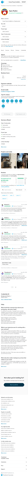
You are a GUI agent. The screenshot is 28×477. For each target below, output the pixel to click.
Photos (12, 50)
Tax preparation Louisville (6, 417)
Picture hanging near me (6, 434)
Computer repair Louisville (6, 413)
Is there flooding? (5, 39)
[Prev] (12, 287)
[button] (4, 11)
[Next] (15, 287)
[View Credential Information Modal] (8, 294)
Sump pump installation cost (7, 399)
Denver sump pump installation (7, 447)
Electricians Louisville (5, 421)
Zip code (3, 23)
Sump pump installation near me (7, 428)
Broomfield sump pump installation (8, 443)
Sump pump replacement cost (7, 405)
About (2, 50)
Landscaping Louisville (5, 419)
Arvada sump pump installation (7, 445)
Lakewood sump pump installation (8, 449)
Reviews (17, 50)
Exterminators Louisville (5, 415)
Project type (4, 29)
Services (7, 50)
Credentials (23, 50)
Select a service (4, 18)
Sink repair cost (4, 407)
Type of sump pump (5, 34)
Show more (3, 409)
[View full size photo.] (8, 160)
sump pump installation (11, 5)
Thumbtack (3, 5)
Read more (23, 79)
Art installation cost (5, 403)
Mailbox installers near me (6, 430)
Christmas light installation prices (8, 401)
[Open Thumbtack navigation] (3, 2)
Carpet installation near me (6, 436)
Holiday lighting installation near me (8, 432)
